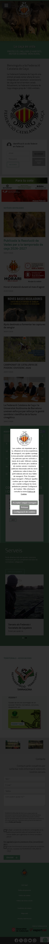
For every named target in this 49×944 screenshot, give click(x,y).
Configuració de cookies (24, 512)
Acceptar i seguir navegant (24, 503)
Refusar (24, 507)
